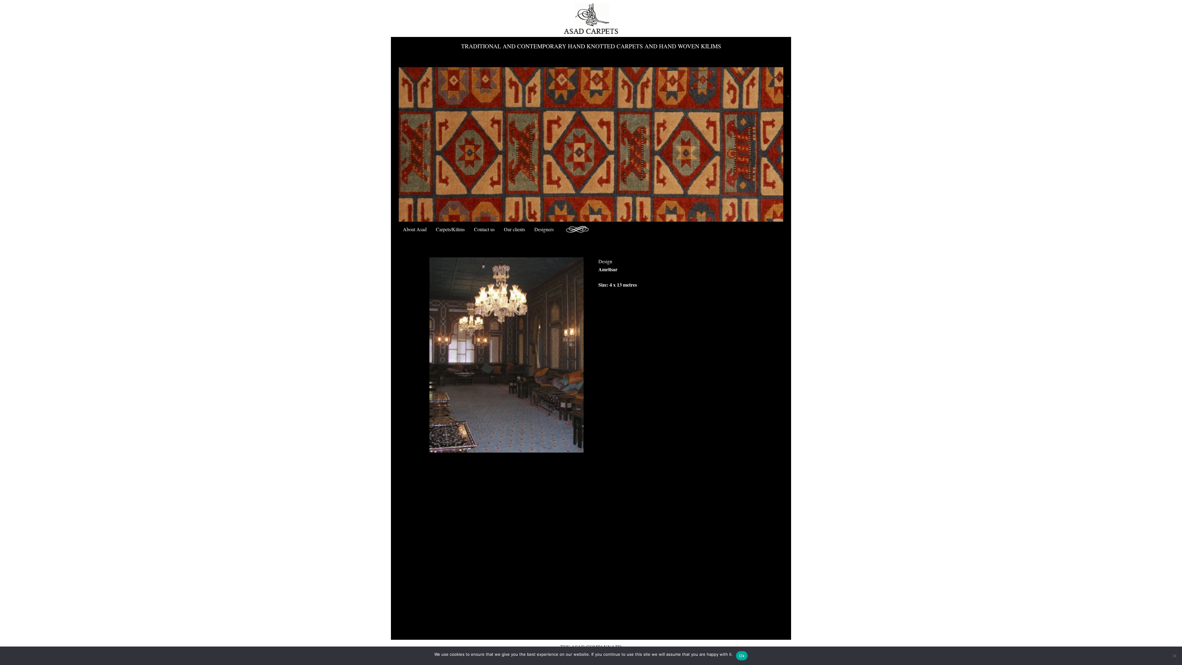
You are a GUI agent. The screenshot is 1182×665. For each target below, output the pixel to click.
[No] (1174, 656)
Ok (742, 655)
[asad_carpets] (591, 18)
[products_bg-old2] (577, 229)
